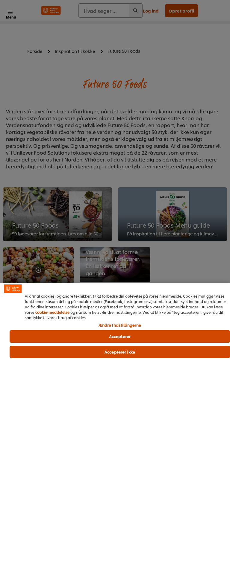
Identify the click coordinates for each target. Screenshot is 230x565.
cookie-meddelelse (52, 312)
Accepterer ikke (120, 351)
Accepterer (120, 336)
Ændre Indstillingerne (120, 325)
